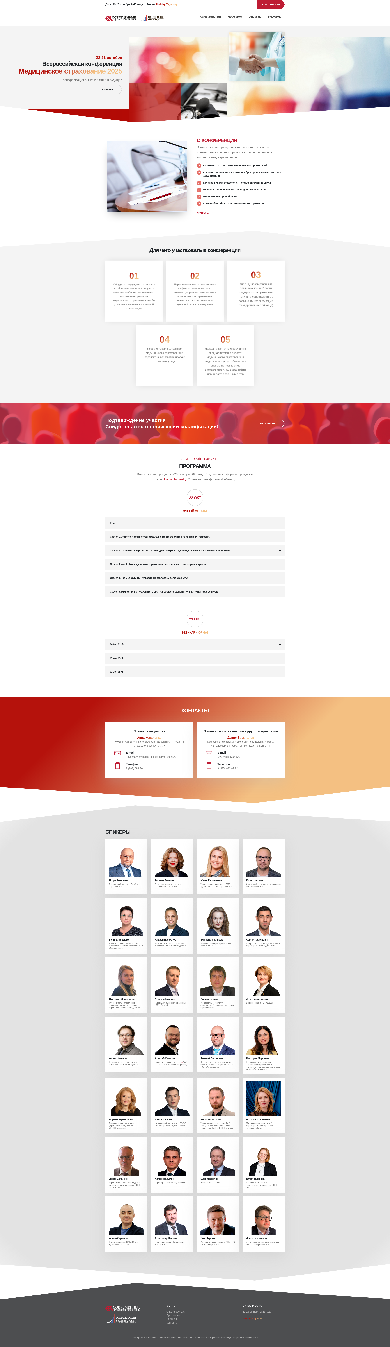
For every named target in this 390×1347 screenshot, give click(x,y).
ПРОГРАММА (203, 213)
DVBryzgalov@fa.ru (228, 756)
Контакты (274, 17)
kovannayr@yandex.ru (139, 756)
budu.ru (179, 1062)
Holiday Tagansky (174, 479)
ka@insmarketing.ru (164, 756)
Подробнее (107, 89)
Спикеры (255, 17)
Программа (235, 17)
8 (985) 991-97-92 (227, 768)
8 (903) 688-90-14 (136, 768)
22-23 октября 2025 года (257, 1311)
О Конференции (210, 17)
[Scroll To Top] (384, 1343)
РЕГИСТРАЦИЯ (268, 4)
